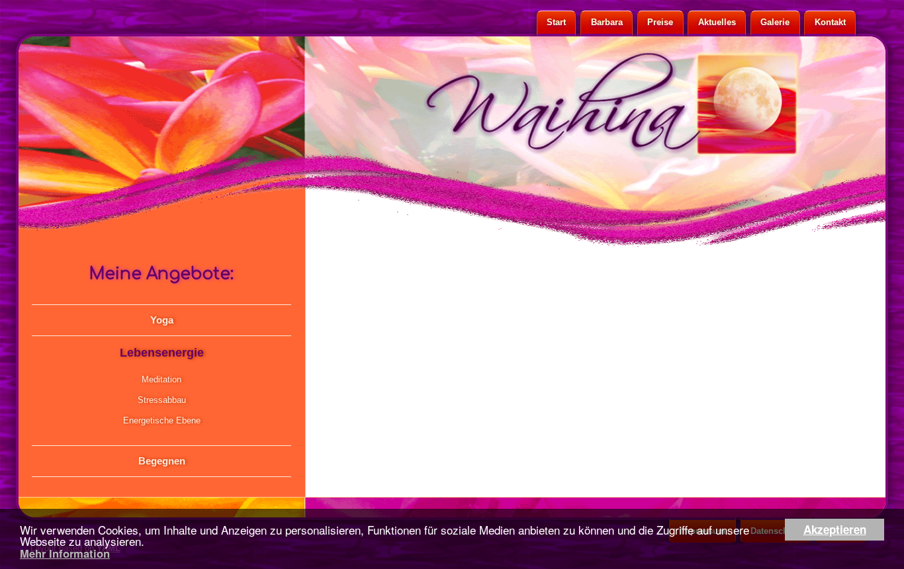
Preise (660, 22)
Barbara (607, 22)
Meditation (161, 379)
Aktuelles (717, 22)
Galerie (775, 22)
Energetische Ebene (162, 420)
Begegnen (161, 461)
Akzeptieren (834, 529)
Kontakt (830, 22)
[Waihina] (498, 102)
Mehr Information (65, 553)
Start (556, 22)
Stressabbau (162, 400)
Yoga (161, 320)
